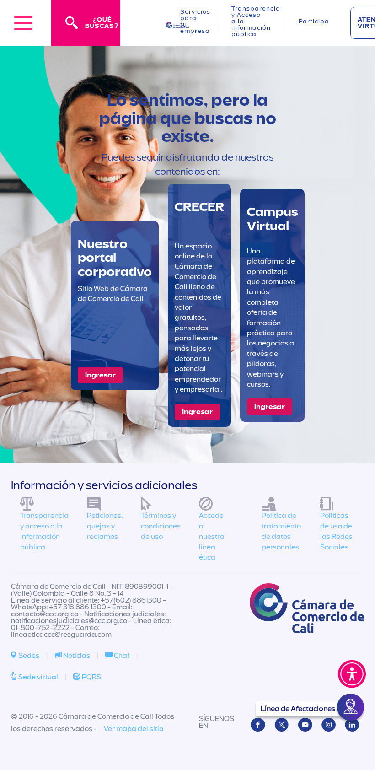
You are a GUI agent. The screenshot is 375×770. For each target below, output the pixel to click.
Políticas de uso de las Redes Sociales (336, 531)
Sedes (28, 655)
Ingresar (100, 375)
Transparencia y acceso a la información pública (44, 531)
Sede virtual (37, 677)
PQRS (90, 677)
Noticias (76, 655)
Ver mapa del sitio (133, 728)
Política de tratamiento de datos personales (281, 531)
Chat (120, 655)
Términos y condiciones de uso (161, 526)
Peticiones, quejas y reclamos (105, 526)
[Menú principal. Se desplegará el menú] (23, 23)
